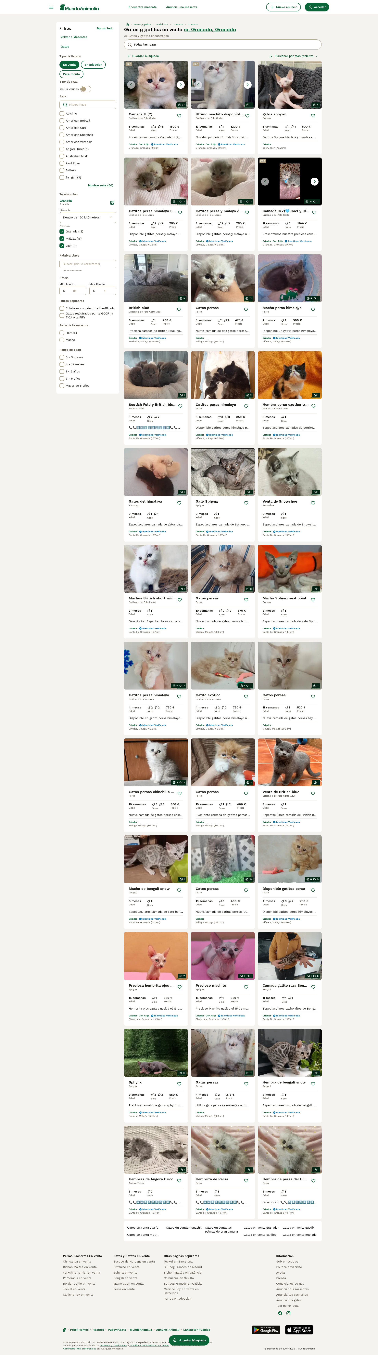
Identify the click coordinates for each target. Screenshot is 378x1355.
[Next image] (181, 85)
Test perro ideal (287, 1305)
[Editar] (112, 203)
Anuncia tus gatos (289, 1300)
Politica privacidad (289, 1267)
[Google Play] (266, 1329)
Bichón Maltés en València (182, 1272)
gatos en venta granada (260, 1227)
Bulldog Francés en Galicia (183, 1283)
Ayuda (280, 1272)
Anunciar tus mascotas (292, 1289)
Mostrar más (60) (100, 185)
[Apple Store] (299, 1329)
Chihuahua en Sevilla (179, 1278)
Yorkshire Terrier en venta (81, 1272)
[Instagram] (288, 1313)
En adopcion (93, 64)
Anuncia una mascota (181, 7)
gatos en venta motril (142, 1234)
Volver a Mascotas (74, 37)
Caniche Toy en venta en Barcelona (181, 1291)
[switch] (85, 89)
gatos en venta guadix (298, 1227)
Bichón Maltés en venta (80, 1267)
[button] (156, 85)
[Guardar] (179, 116)
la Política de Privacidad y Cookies (149, 1345)
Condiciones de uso (290, 1283)
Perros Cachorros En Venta (82, 1256)
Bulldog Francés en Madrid (183, 1267)
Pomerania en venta (77, 1278)
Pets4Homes (79, 1330)
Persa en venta (124, 1289)
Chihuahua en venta (77, 1261)
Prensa (281, 1278)
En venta (69, 64)
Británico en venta (126, 1267)
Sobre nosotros (287, 1261)
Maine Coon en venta (128, 1283)
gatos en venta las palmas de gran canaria (221, 1229)
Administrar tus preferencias (79, 1348)
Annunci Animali (167, 1330)
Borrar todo (105, 28)
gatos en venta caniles (260, 1234)
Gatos (65, 46)
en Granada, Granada (210, 29)
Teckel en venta (74, 1289)
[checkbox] (62, 114)
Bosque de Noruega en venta (134, 1261)
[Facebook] (280, 1313)
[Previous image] (131, 85)
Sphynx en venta (125, 1272)
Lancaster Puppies (196, 1330)
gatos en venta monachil (184, 1227)
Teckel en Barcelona (178, 1261)
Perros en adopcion (177, 1298)
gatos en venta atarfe (142, 1227)
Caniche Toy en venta (78, 1294)
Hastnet (98, 1330)
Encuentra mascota (143, 7)
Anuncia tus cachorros (292, 1294)
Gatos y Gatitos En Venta (131, 1256)
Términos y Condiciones (113, 1345)
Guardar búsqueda (145, 56)
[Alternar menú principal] (51, 7)
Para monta (71, 74)
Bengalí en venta (125, 1278)
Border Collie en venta (79, 1283)
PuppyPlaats (117, 1330)
